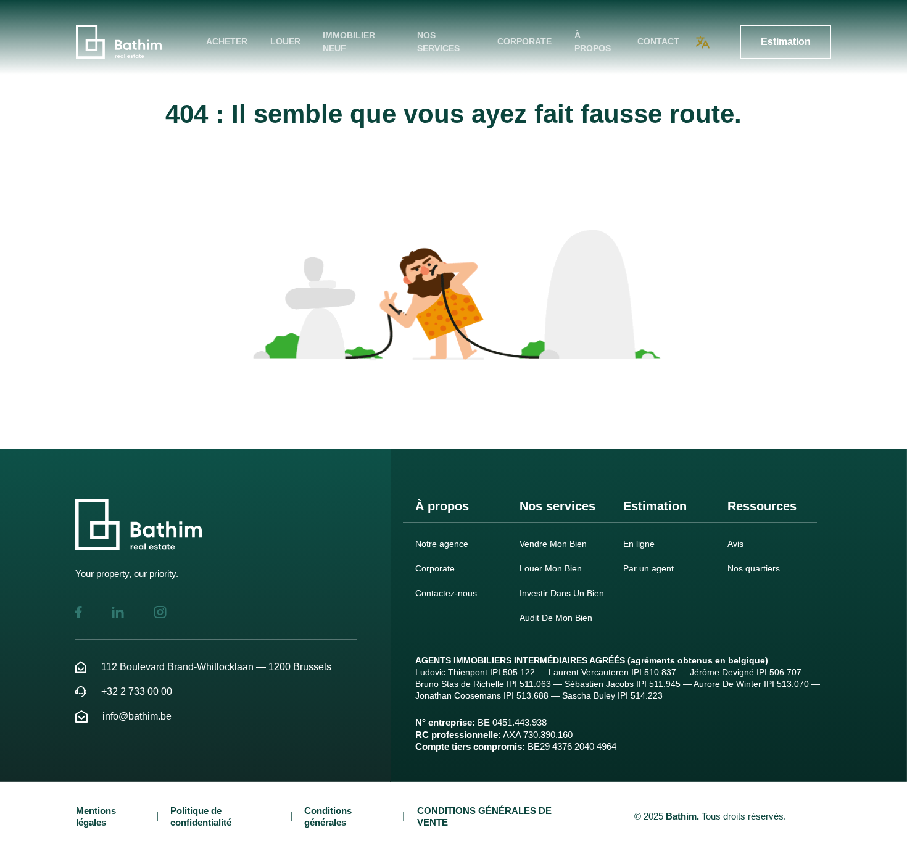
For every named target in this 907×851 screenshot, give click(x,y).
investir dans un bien (562, 593)
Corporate (524, 41)
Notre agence (441, 544)
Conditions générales (328, 816)
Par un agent (648, 568)
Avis (735, 544)
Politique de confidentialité (200, 816)
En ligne (639, 544)
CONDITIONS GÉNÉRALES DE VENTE (484, 816)
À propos (592, 41)
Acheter (226, 41)
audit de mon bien (556, 618)
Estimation (786, 41)
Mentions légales (96, 816)
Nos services (438, 41)
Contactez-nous (446, 593)
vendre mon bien (553, 544)
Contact (658, 41)
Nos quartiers (753, 568)
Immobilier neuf (349, 41)
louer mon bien (551, 568)
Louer (285, 41)
